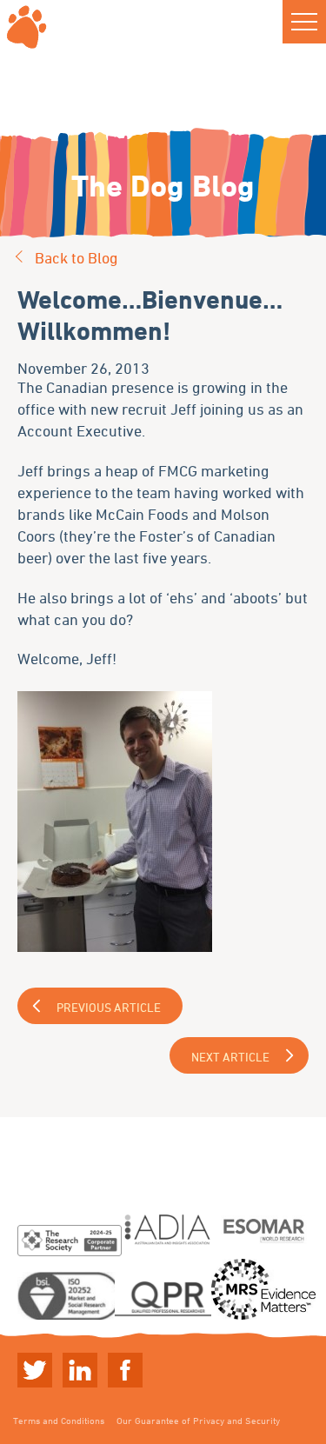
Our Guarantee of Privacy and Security (198, 1420)
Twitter (34, 1370)
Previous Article (109, 1007)
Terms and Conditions (58, 1420)
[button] (304, 21)
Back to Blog (76, 257)
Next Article (230, 1056)
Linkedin (80, 1370)
